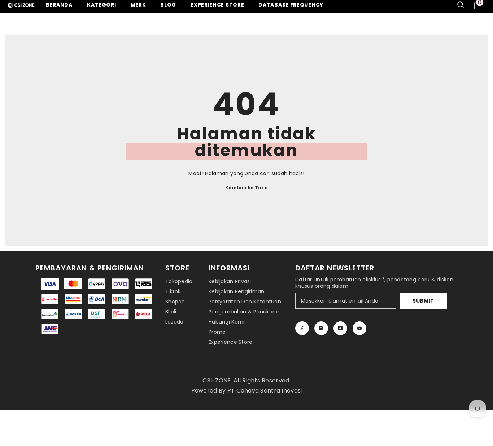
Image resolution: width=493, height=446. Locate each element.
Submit (423, 300)
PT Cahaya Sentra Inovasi (264, 390)
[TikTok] (340, 328)
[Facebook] (302, 328)
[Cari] (461, 5)
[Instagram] (321, 328)
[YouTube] (359, 328)
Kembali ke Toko (246, 188)
